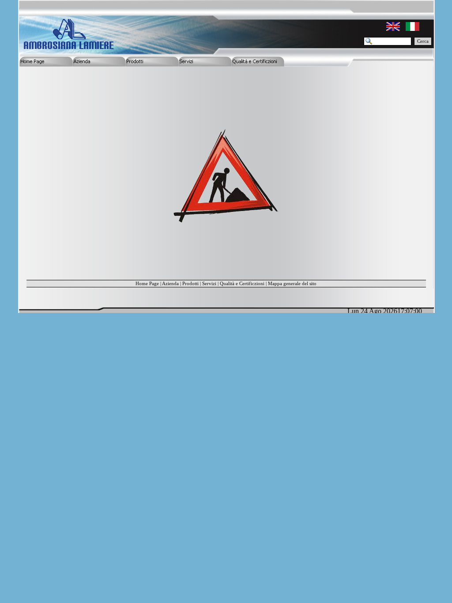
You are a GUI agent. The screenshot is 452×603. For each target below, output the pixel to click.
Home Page (147, 283)
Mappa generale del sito (292, 283)
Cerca (423, 41)
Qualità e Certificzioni (242, 283)
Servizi (209, 283)
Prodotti (190, 283)
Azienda (170, 283)
